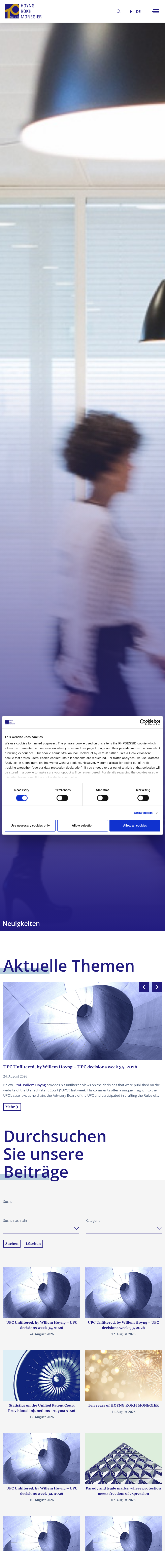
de (138, 11)
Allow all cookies (135, 825)
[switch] (62, 798)
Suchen (8, 1202)
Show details (143, 812)
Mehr (10, 1107)
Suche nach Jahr (15, 1221)
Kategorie (93, 1221)
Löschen (33, 1244)
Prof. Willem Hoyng (30, 1085)
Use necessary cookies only (30, 825)
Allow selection (82, 825)
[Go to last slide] (144, 987)
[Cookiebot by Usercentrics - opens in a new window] (142, 722)
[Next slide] (157, 987)
